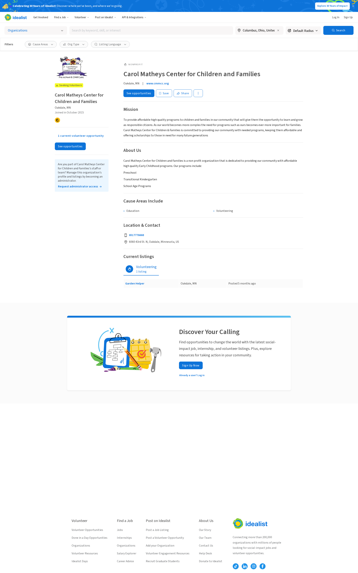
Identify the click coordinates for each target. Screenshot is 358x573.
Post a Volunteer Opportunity (165, 538)
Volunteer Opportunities (87, 530)
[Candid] (57, 120)
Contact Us (206, 546)
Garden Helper (134, 283)
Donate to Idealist (210, 561)
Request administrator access (78, 187)
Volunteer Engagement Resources (167, 553)
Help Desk (205, 553)
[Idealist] (15, 17)
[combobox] (151, 30)
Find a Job (60, 17)
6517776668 (136, 235)
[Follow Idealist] (236, 566)
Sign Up (348, 17)
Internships (124, 538)
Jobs (120, 530)
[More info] (259, 30)
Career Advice (125, 561)
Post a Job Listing (157, 530)
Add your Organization (160, 546)
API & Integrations (132, 17)
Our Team (205, 538)
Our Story (205, 530)
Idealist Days (80, 561)
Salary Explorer (126, 553)
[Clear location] (278, 30)
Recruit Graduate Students (163, 561)
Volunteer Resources (85, 553)
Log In (335, 17)
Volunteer (80, 17)
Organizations (81, 546)
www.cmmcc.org (157, 83)
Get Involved (40, 17)
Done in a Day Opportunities (89, 538)
